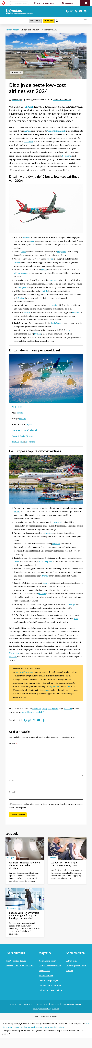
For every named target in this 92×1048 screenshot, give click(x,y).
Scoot (23, 252)
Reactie (13, 743)
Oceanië (15, 436)
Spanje (16, 561)
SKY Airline (30, 442)
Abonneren (48, 21)
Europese (22, 287)
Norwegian (14, 653)
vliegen (29, 106)
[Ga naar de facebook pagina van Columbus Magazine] (67, 11)
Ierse (68, 330)
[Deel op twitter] (34, 720)
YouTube (68, 708)
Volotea (50, 259)
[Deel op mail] (38, 720)
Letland (75, 312)
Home (8, 30)
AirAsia (27, 131)
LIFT (20, 407)
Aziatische (28, 141)
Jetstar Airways (26, 436)
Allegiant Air (32, 430)
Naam (12, 780)
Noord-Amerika (19, 430)
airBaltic (27, 312)
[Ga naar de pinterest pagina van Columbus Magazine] (76, 11)
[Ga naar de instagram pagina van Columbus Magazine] (71, 11)
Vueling (55, 305)
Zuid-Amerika (18, 442)
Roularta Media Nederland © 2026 (46, 1016)
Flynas (44, 269)
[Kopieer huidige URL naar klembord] (44, 720)
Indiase (21, 298)
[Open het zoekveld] (57, 21)
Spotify (55, 708)
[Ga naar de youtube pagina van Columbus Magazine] (80, 11)
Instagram (46, 708)
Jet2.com (42, 594)
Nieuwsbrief (35, 21)
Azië (32, 241)
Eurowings (70, 604)
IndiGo (45, 291)
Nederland (66, 156)
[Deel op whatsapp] (29, 720)
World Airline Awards (56, 131)
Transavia (54, 280)
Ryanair (37, 334)
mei (68, 686)
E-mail (12, 792)
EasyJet (46, 583)
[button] (85, 3)
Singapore (61, 252)
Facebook (36, 708)
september (54, 686)
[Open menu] (85, 21)
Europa (17, 262)
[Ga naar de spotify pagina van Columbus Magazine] (85, 11)
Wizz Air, (13, 656)
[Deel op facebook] (25, 720)
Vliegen (16, 30)
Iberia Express (57, 323)
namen (46, 690)
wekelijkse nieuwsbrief (33, 712)
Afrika (15, 407)
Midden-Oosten (21, 273)
